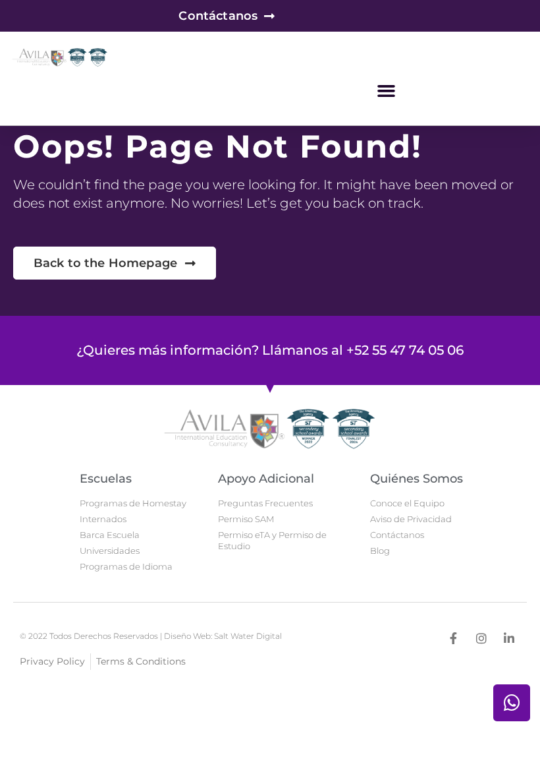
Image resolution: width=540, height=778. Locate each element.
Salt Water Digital (248, 636)
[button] (386, 90)
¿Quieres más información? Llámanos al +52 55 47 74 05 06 (270, 350)
